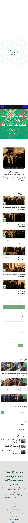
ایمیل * (21, 326)
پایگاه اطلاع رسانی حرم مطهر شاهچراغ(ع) (14, 511)
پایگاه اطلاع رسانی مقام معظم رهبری (14, 509)
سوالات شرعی (14, 516)
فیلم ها (22, 424)
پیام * (22, 332)
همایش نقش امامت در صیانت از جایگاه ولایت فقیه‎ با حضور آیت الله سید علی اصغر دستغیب (14, 374)
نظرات (19, 310)
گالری (15, 133)
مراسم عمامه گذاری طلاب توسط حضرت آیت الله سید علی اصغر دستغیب (14, 390)
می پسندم (10, 302)
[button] (2, 106)
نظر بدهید (18, 307)
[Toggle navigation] (25, 106)
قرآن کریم (14, 506)
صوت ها (22, 427)
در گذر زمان (21, 429)
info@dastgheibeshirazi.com (10, 496)
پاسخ (21, 345)
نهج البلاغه (14, 508)
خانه (19, 133)
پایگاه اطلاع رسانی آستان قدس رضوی (14, 513)
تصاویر (10, 133)
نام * (22, 320)
